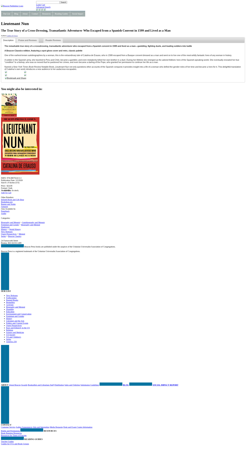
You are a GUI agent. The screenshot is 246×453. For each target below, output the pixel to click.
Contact (35, 14)
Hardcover (5, 227)
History (4, 229)
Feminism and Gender (10, 225)
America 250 (11, 342)
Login (38, 5)
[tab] (8, 40)
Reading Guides (61, 14)
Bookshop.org (7, 202)
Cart (43, 5)
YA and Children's (13, 337)
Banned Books (12, 300)
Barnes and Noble (8, 204)
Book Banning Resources (11, 433)
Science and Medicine (15, 332)
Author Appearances (24, 427)
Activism (9, 305)
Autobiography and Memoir (33, 222)
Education (10, 312)
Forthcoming (11, 298)
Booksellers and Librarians (39, 385)
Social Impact (77, 14)
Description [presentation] (8, 40)
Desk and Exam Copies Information (77, 427)
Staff (52, 385)
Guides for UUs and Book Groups (15, 444)
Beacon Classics (14, 236)
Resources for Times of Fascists (14, 435)
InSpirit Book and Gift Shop (12, 200)
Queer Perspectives (9, 234)
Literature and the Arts (15, 321)
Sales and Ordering (72, 385)
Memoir (22, 234)
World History (15, 229)
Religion (9, 330)
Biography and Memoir (10, 222)
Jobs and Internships (41, 427)
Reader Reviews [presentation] (53, 40)
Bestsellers (10, 302)
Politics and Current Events (17, 323)
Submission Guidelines (89, 385)
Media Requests (56, 427)
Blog (16, 14)
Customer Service (8, 427)
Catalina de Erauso (12, 36)
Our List (6, 14)
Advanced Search (43, 7)
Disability (10, 309)
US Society (10, 335)
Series (3, 236)
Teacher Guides (7, 441)
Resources (46, 14)
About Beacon (15, 385)
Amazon (4, 206)
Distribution (59, 385)
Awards (24, 385)
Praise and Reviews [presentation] (27, 40)
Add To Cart (6, 193)
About (25, 14)
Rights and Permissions (10, 431)
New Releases (7, 232)
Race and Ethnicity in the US (18, 328)
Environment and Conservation (18, 314)
